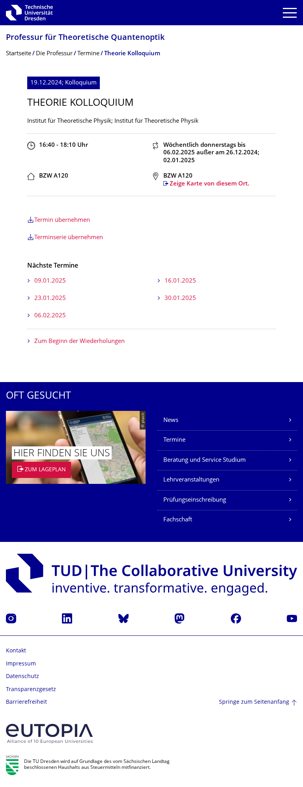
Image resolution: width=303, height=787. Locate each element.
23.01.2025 (50, 299)
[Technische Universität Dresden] (29, 12)
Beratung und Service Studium (204, 460)
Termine (174, 440)
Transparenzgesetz (31, 689)
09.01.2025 (50, 281)
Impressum (21, 664)
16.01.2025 (180, 281)
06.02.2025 (50, 316)
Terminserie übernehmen (68, 238)
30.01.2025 (180, 299)
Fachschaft (177, 520)
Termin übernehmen (62, 220)
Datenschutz (22, 676)
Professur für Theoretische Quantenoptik (85, 38)
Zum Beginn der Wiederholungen (79, 342)
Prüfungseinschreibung (194, 500)
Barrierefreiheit (26, 702)
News (170, 420)
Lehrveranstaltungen (191, 480)
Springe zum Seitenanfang (254, 702)
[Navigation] (289, 13)
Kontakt (16, 651)
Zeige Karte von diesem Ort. (209, 184)
